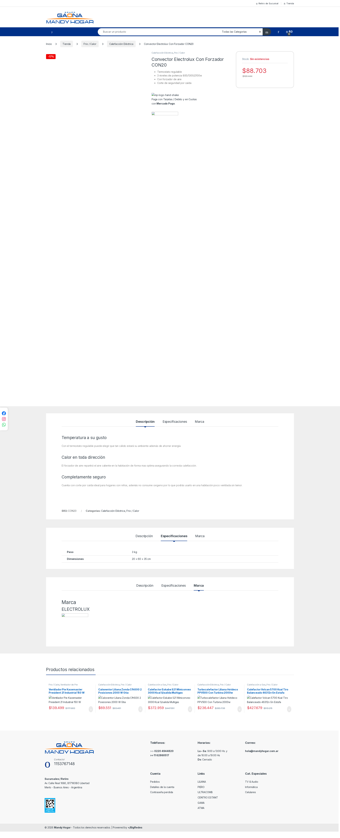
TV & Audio (251, 781)
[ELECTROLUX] (165, 245)
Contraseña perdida (161, 792)
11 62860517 (161, 755)
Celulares (250, 792)
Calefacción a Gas (157, 684)
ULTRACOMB (205, 792)
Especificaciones (175, 421)
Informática (251, 787)
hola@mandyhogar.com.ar (261, 750)
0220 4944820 (163, 750)
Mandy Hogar (62, 827)
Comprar (88, 709)
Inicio (49, 43)
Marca (199, 421)
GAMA (201, 802)
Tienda (290, 3)
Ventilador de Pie (69, 684)
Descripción (145, 421)
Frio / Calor (90, 43)
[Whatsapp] (4, 425)
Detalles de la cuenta (162, 787)
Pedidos (155, 781)
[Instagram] (4, 419)
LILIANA (202, 781)
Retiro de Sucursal (268, 3)
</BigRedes (135, 827)
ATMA (201, 807)
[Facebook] (4, 413)
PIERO (201, 787)
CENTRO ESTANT (208, 797)
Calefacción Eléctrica (121, 43)
